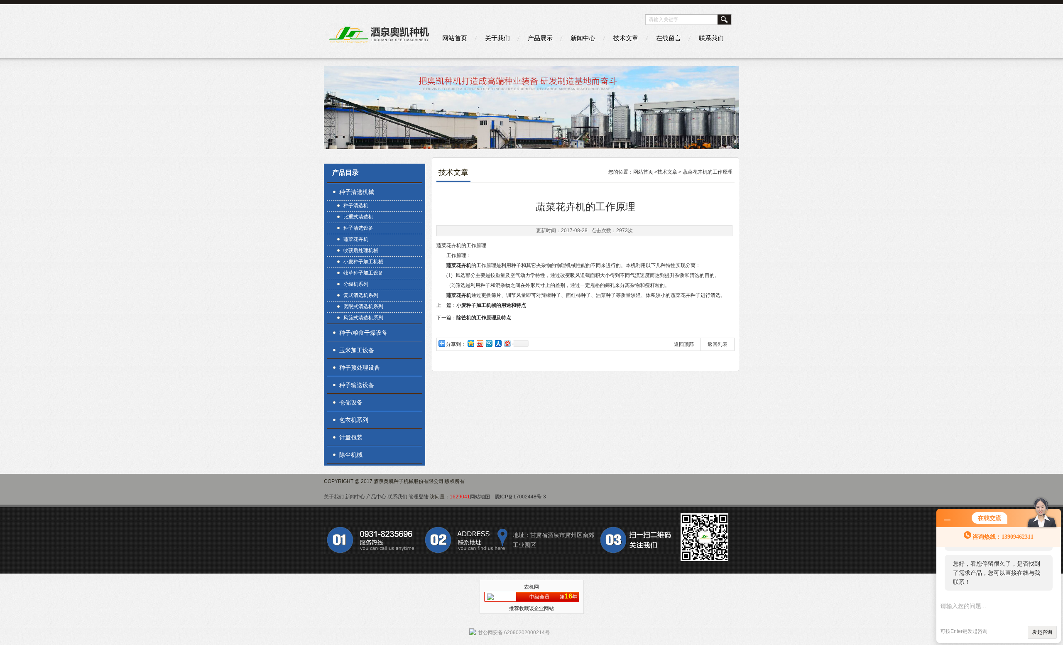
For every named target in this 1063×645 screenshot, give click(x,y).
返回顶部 (684, 344)
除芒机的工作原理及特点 (483, 318)
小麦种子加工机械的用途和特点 (491, 305)
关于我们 (497, 38)
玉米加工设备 (356, 350)
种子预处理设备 (359, 367)
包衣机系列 (353, 420)
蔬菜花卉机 (355, 239)
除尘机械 (350, 454)
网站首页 (454, 38)
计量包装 (350, 437)
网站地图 (480, 497)
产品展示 (540, 38)
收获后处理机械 (360, 250)
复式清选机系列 (360, 295)
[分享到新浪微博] (479, 343)
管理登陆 (419, 497)
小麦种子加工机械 (363, 262)
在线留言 (668, 38)
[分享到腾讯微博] (488, 343)
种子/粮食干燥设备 (363, 332)
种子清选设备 (358, 228)
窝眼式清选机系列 (363, 306)
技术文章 (625, 38)
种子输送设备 (356, 385)
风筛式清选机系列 (363, 318)
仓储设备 (350, 402)
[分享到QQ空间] (470, 343)
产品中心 (376, 497)
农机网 (531, 587)
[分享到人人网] (497, 343)
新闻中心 (583, 38)
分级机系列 (355, 284)
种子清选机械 (356, 192)
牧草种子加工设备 (363, 273)
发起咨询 (1042, 632)
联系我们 (711, 38)
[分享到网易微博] (507, 343)
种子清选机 (355, 205)
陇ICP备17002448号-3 (520, 497)
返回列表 (717, 344)
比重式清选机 (358, 217)
